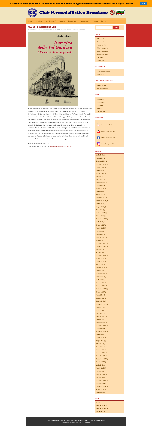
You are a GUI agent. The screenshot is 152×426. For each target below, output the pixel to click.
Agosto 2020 (100, 258)
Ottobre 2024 (100, 185)
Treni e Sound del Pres (108, 131)
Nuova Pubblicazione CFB (42, 27)
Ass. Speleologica (102, 88)
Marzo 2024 (99, 194)
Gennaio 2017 (100, 319)
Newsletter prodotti (102, 54)
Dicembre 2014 (100, 377)
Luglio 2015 (99, 365)
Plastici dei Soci (101, 45)
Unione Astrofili (101, 85)
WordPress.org (100, 411)
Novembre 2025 (101, 164)
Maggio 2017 (100, 307)
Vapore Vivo (100, 74)
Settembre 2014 (101, 386)
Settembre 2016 (101, 331)
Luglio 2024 (99, 191)
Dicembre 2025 (100, 161)
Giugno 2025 (100, 173)
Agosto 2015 (100, 362)
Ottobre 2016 (100, 328)
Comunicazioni (46, 29)
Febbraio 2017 (100, 316)
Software (99, 108)
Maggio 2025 (100, 176)
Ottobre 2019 (100, 277)
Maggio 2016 (100, 341)
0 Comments (82, 29)
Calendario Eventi (102, 39)
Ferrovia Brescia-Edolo (103, 71)
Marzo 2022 (99, 234)
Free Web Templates (84, 422)
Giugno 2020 (100, 261)
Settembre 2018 (101, 289)
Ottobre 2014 (100, 383)
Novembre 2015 (101, 356)
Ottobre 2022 (100, 216)
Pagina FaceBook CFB (108, 137)
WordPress (81, 420)
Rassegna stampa (102, 51)
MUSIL (58, 29)
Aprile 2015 (99, 371)
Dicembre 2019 (100, 274)
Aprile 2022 (99, 231)
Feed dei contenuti (101, 405)
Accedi (98, 402)
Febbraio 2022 (100, 237)
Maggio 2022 (100, 228)
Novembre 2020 (101, 255)
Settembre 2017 (101, 304)
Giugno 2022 (100, 225)
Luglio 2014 (99, 392)
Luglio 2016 (99, 334)
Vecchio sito (100, 60)
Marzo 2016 (99, 347)
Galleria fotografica (102, 48)
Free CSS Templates (72, 422)
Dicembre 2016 (100, 322)
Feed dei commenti (102, 408)
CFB (55, 29)
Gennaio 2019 (100, 283)
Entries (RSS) (88, 420)
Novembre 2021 (101, 243)
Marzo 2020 (99, 264)
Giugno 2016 (100, 337)
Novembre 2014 (101, 380)
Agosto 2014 (100, 389)
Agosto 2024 (100, 188)
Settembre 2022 (101, 219)
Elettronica (100, 105)
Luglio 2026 (99, 155)
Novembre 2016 (101, 325)
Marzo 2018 (99, 295)
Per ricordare (100, 57)
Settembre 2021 (101, 246)
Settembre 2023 (101, 200)
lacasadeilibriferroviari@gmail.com (61, 146)
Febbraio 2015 (100, 374)
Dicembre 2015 (100, 353)
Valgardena (75, 29)
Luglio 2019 (99, 280)
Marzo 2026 (99, 158)
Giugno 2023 (100, 207)
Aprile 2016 (99, 343)
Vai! (143, 3)
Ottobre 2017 (100, 301)
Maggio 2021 (100, 249)
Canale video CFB (106, 125)
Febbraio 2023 (100, 213)
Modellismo (100, 99)
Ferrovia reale (101, 102)
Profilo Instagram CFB (107, 144)
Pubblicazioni (101, 111)
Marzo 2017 (99, 313)
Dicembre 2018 (100, 286)
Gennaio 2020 (100, 270)
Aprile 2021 (99, 252)
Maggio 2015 (100, 368)
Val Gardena (69, 29)
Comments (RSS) (100, 420)
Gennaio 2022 (100, 240)
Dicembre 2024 (100, 182)
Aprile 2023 (99, 210)
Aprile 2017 (99, 310)
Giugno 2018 (100, 292)
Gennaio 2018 (100, 298)
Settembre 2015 (101, 359)
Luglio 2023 (99, 203)
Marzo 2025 (99, 179)
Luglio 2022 (99, 222)
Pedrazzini (63, 29)
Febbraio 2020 (100, 267)
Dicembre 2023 (100, 197)
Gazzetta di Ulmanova (103, 42)
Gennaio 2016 (100, 350)
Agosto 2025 (100, 167)
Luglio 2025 (99, 170)
